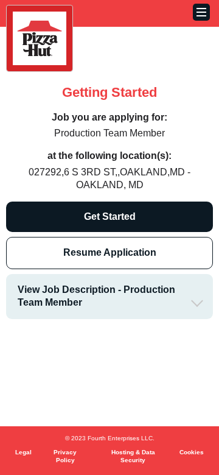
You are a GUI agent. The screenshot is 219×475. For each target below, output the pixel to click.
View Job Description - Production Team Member (96, 296)
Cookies (191, 452)
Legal (23, 452)
